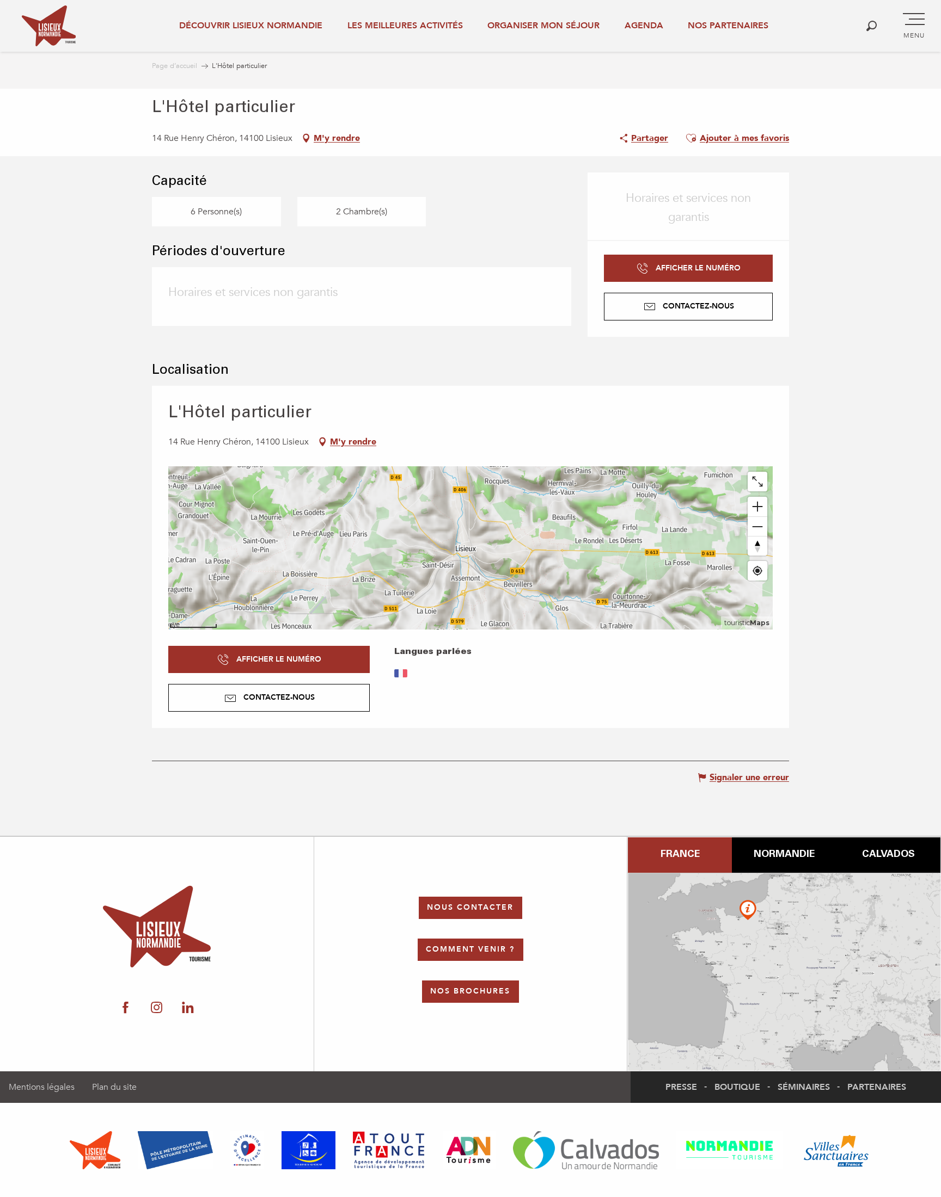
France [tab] (680, 855)
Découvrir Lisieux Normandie (250, 26)
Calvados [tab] (888, 855)
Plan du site (114, 1087)
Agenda (644, 26)
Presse (681, 1087)
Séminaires (804, 1087)
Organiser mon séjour (543, 26)
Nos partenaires (728, 26)
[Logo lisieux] (157, 926)
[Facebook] (125, 1008)
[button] (871, 25)
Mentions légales (42, 1087)
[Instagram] (156, 1008)
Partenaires (876, 1087)
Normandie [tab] (784, 855)
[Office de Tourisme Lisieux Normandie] (49, 25)
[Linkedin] (187, 1008)
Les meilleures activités (405, 26)
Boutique (737, 1087)
